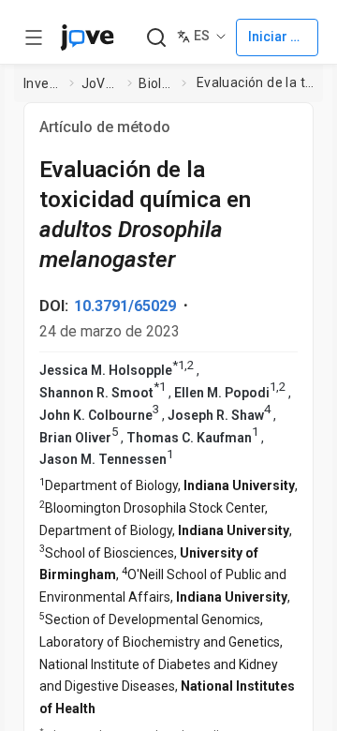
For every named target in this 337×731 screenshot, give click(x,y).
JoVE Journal (101, 83)
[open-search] (155, 38)
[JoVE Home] (87, 37)
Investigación (43, 83)
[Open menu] (34, 37)
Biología (156, 83)
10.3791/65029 (125, 306)
